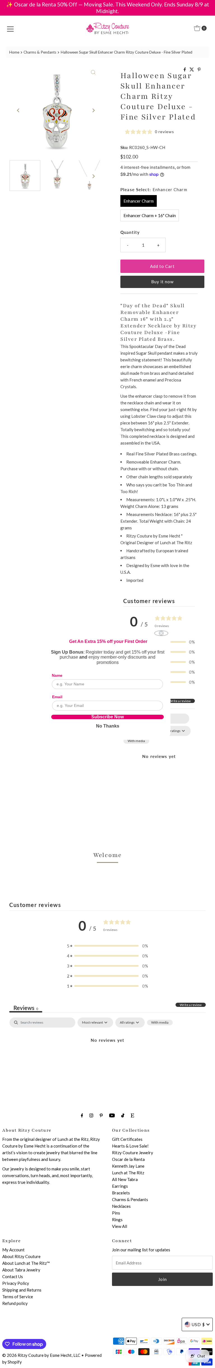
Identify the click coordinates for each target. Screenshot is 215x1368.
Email (57, 697)
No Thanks (107, 726)
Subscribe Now (107, 717)
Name (57, 675)
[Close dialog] (161, 633)
